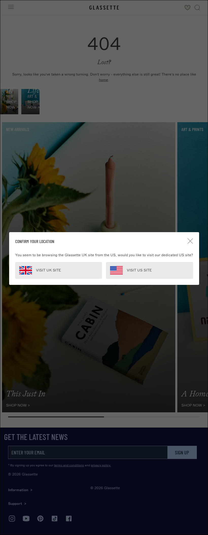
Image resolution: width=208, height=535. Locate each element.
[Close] (190, 241)
